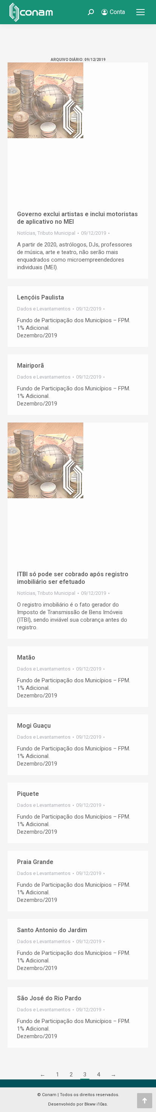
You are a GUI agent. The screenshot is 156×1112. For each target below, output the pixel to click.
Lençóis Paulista (40, 297)
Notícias (26, 233)
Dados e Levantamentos (43, 309)
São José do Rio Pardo (49, 998)
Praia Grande (35, 862)
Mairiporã (30, 365)
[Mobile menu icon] (140, 12)
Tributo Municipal (56, 233)
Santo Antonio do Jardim (52, 930)
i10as (102, 1104)
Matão (26, 657)
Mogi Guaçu (34, 725)
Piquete (28, 793)
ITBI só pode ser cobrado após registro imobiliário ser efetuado (72, 578)
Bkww (89, 1104)
